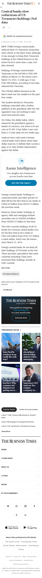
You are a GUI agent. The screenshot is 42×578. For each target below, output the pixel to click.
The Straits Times (12, 542)
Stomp (21, 549)
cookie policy (28, 560)
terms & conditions (15, 560)
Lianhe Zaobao (9, 545)
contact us (17, 556)
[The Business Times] (19, 3)
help (24, 556)
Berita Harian (21, 545)
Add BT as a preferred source (19, 36)
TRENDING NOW (10, 329)
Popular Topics (9, 409)
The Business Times (29, 542)
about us (9, 556)
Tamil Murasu (33, 545)
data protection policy (21, 564)
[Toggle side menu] (3, 3)
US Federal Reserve (11, 274)
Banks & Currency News (29, 409)
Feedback (7, 290)
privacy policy (31, 556)
